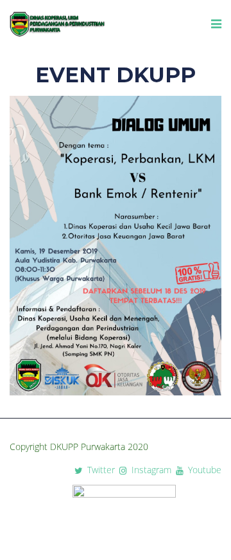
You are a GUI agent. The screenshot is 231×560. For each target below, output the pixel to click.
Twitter (101, 470)
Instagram (150, 470)
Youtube (203, 470)
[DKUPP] (58, 24)
